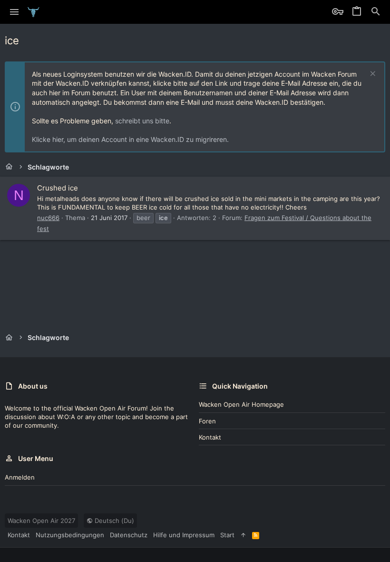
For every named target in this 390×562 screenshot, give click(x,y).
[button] (14, 11)
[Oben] (243, 535)
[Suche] (375, 12)
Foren (207, 421)
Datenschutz (128, 535)
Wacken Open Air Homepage (241, 404)
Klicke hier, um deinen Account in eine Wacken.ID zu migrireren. (130, 139)
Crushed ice (57, 187)
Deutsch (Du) (113, 520)
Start (227, 535)
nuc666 (48, 217)
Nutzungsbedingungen (70, 535)
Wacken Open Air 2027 (41, 520)
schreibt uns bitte (142, 121)
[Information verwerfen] (371, 75)
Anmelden (20, 477)
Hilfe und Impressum (183, 535)
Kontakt (210, 437)
